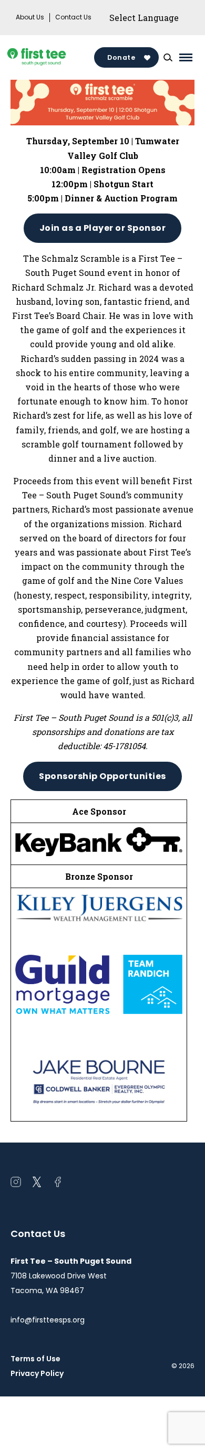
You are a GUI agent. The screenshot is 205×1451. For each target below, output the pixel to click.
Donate (121, 57)
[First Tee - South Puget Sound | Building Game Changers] (52, 57)
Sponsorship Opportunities (102, 776)
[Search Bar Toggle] (168, 57)
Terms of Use (35, 1358)
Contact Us (73, 17)
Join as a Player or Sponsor (102, 228)
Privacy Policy (37, 1373)
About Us (30, 17)
